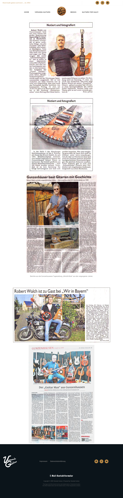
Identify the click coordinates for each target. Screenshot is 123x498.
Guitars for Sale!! (90, 12)
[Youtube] (107, 3)
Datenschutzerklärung (57, 461)
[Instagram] (102, 3)
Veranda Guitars (42, 12)
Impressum (43, 461)
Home (26, 12)
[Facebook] (97, 3)
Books (73, 12)
